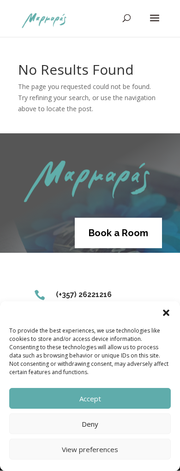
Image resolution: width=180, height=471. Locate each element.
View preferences (90, 449)
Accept (90, 398)
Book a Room (118, 232)
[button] (166, 312)
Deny (90, 424)
